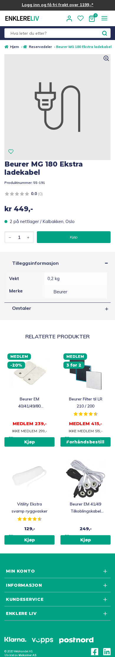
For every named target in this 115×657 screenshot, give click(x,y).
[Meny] (104, 18)
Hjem (14, 46)
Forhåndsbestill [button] (85, 442)
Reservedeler (40, 46)
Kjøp (74, 237)
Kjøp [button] (29, 442)
